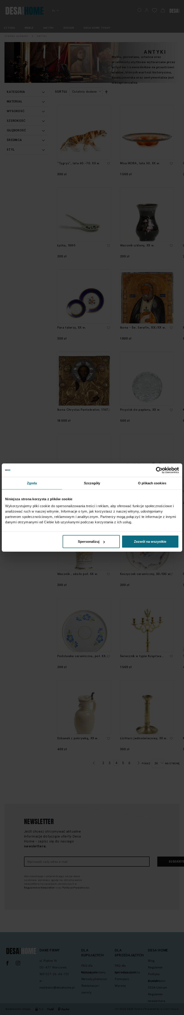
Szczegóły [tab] (92, 483)
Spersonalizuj (88, 541)
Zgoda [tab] (32, 483)
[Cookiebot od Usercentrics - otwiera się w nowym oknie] (159, 470)
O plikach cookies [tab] (152, 483)
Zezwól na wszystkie (150, 541)
